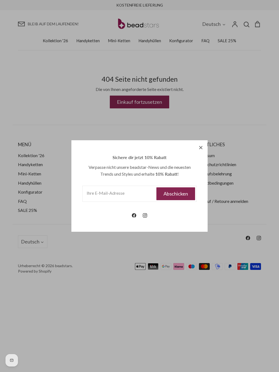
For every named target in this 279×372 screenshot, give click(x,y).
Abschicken (175, 194)
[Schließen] (201, 147)
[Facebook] (134, 215)
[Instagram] (145, 215)
